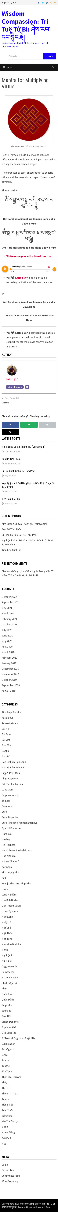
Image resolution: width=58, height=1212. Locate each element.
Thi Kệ (5, 1088)
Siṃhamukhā (9, 1027)
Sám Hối (6, 1016)
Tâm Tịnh (12, 379)
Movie (5, 949)
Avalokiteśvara (10, 723)
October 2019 (9, 679)
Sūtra (5, 1055)
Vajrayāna (7, 1115)
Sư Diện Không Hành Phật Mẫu (19, 1038)
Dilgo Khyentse (10, 778)
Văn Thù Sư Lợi (10, 1121)
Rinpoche (7, 1005)
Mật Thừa (7, 933)
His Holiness (8, 844)
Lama (5, 889)
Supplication (8, 1043)
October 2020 (9, 624)
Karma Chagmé (10, 861)
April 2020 (7, 646)
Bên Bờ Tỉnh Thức (11, 459)
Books (5, 751)
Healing (6, 839)
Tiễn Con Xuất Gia (11, 499)
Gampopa (7, 806)
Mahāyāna (7, 916)
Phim (4, 988)
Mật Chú (6, 927)
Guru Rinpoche (10, 817)
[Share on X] (10, 432)
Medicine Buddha (11, 944)
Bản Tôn (6, 745)
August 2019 (8, 690)
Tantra (5, 1060)
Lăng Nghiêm (9, 894)
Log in (5, 1164)
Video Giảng (8, 1132)
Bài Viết (6, 739)
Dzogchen (7, 789)
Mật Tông (7, 938)
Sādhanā (6, 1010)
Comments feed (11, 1175)
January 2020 (9, 663)
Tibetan (6, 1099)
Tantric (6, 1066)
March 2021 (8, 613)
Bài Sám (6, 734)
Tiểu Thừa (7, 1110)
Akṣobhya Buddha (12, 712)
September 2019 (11, 685)
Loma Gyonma (10, 911)
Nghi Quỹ (7, 955)
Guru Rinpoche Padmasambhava (19, 822)
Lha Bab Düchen (10, 900)
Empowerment (10, 795)
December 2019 (10, 668)
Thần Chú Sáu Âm (11, 1077)
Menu (9, 67)
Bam (48, 1207)
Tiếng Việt (7, 1104)
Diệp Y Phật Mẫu (11, 773)
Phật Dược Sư (9, 983)
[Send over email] (29, 425)
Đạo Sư (6, 756)
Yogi (4, 1143)
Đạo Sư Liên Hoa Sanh (14, 762)
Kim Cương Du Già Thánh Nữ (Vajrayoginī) (23, 446)
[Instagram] (47, 2)
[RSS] (51, 2)
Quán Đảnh (8, 999)
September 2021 (11, 602)
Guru (4, 811)
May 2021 (7, 608)
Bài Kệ (5, 728)
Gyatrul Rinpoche (11, 828)
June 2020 (7, 635)
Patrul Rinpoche (10, 977)
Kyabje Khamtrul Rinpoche (16, 883)
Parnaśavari (8, 972)
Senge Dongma (10, 1021)
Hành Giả (7, 833)
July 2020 (7, 630)
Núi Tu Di (7, 961)
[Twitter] (43, 2)
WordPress (35, 1207)
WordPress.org (10, 1181)
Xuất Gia (6, 1137)
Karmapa (7, 867)
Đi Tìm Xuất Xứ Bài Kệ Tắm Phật (18, 471)
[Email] (54, 2)
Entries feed (8, 1170)
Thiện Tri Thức (10, 1093)
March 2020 (8, 652)
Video (5, 1126)
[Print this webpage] (47, 425)
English (6, 800)
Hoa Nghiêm (9, 856)
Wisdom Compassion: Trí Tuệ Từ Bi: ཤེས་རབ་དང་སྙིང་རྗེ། (26, 25)
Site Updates (9, 1032)
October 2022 (9, 597)
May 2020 (7, 641)
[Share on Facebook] (10, 425)
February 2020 (9, 657)
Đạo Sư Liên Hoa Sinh (13, 767)
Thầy (4, 1082)
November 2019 (10, 674)
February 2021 (9, 619)
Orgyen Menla (9, 966)
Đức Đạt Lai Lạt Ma (12, 784)
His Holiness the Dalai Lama (17, 850)
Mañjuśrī (6, 922)
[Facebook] (39, 2)
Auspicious (7, 717)
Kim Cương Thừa (11, 872)
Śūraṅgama (8, 1049)
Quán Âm (7, 994)
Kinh (4, 878)
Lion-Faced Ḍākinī (11, 905)
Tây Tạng (7, 1071)
